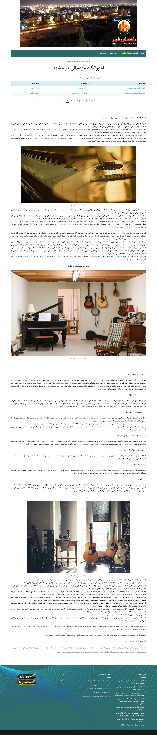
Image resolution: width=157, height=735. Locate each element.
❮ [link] (71, 100)
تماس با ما (103, 53)
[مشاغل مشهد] (143, 48)
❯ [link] (63, 100)
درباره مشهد (113, 53)
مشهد (92, 256)
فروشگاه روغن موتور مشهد (94, 688)
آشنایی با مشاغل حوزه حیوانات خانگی (132, 725)
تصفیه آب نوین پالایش (92, 681)
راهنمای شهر (129, 641)
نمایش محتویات (96, 77)
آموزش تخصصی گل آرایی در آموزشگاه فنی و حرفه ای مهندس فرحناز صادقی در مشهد (130, 714)
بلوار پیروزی (83, 88)
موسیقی (138, 403)
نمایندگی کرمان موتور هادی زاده (93, 696)
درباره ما (61, 674)
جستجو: (81, 77)
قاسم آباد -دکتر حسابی (79, 93)
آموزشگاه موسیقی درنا (137, 88)
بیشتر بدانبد (34, 88)
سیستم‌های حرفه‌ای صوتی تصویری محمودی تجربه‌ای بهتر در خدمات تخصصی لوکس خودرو (129, 694)
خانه (142, 53)
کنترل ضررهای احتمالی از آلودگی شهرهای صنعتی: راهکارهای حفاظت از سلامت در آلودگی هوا (131, 701)
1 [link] (67, 100)
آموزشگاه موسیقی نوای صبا (135, 93)
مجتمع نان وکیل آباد (99, 692)
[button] (89, 83)
